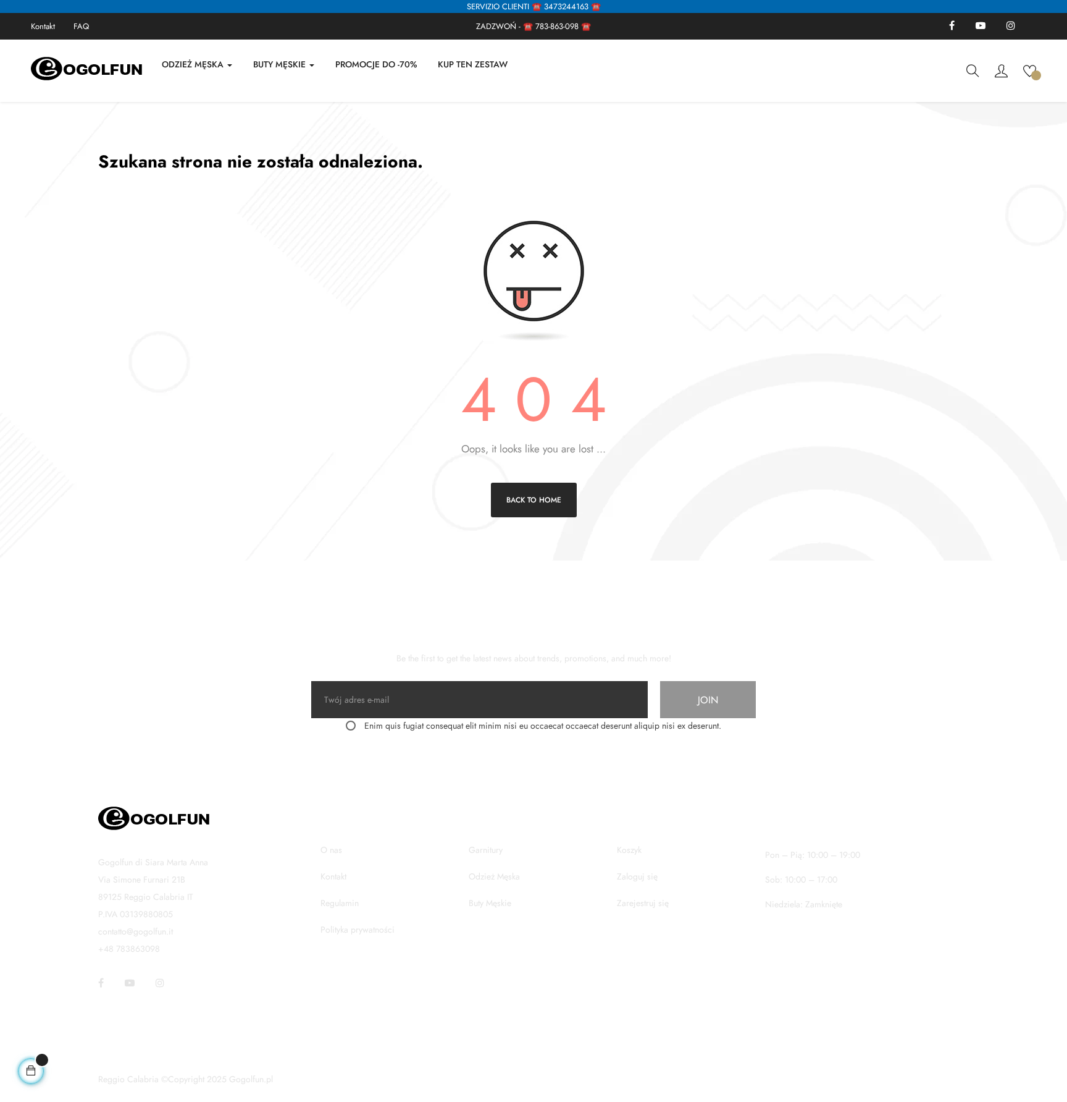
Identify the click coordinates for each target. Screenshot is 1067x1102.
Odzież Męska (494, 876)
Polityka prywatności (357, 929)
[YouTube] (980, 26)
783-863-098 (557, 26)
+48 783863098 (129, 949)
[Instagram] (1010, 26)
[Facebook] (952, 26)
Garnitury (486, 850)
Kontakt (43, 26)
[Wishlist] (1029, 70)
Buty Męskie (490, 903)
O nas (331, 850)
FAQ (81, 26)
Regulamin (339, 903)
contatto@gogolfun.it (135, 931)
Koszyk (629, 850)
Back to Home (533, 500)
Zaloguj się (637, 876)
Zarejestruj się (643, 903)
